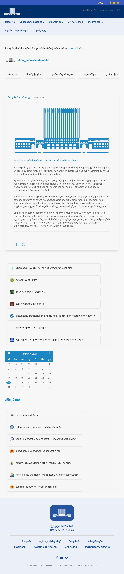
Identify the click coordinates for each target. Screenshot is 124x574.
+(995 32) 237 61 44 (62, 530)
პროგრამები (75, 22)
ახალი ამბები (89, 74)
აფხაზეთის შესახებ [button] (31, 22)
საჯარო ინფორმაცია (61, 74)
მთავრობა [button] (55, 22)
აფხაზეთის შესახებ (50, 541)
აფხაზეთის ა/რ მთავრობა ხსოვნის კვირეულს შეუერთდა (46, 160)
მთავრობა (75, 541)
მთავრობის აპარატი (19, 97)
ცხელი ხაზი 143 (62, 526)
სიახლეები (20, 547)
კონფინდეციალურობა (97, 547)
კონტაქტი (41, 30)
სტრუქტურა (34, 74)
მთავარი (10, 22)
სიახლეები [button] (94, 22)
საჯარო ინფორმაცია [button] (17, 30)
